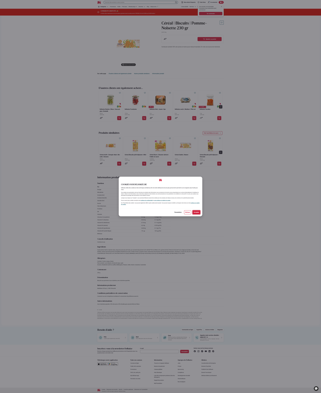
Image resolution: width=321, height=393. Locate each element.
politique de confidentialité (147, 200)
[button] (316, 388)
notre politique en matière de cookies (162, 200)
